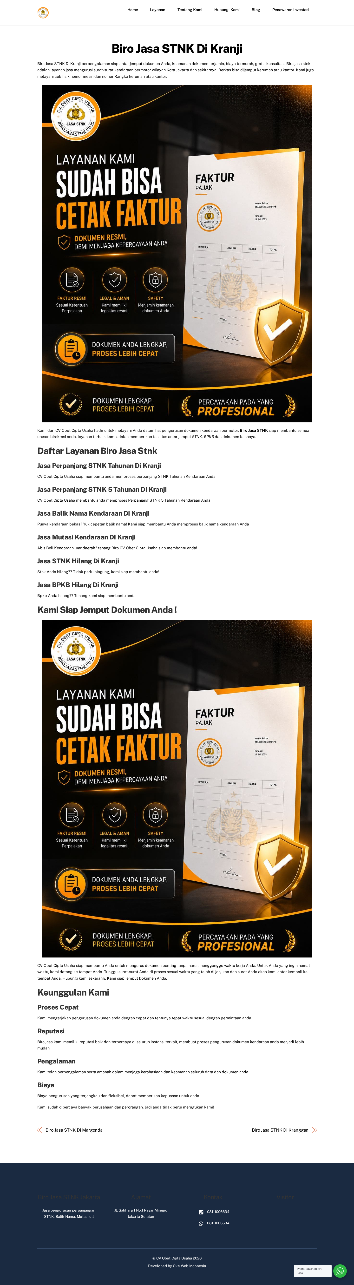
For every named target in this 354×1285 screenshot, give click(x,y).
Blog (256, 9)
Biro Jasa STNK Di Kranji (177, 48)
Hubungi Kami (227, 9)
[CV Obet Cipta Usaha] (43, 16)
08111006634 (217, 1212)
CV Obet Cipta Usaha (174, 1258)
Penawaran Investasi (290, 9)
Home (132, 9)
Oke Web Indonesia (189, 1266)
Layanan (157, 9)
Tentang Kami (189, 9)
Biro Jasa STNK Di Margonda (74, 1130)
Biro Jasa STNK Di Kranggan (280, 1130)
